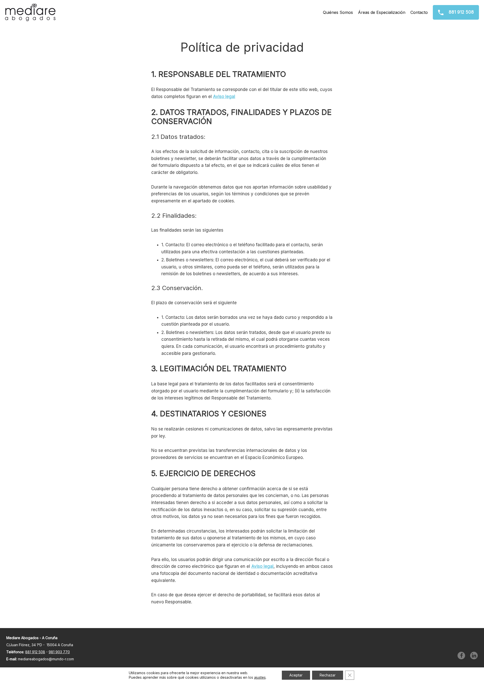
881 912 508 (460, 12)
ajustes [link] (260, 677)
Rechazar (328, 675)
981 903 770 (59, 652)
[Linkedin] (474, 655)
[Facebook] (461, 655)
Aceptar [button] (295, 675)
